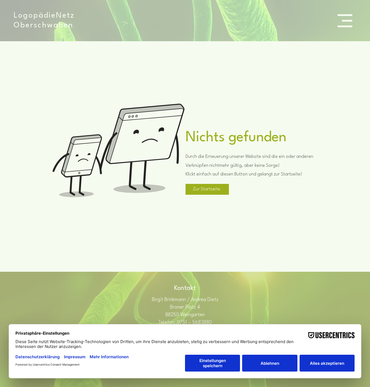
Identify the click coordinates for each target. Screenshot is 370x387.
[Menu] (344, 20)
